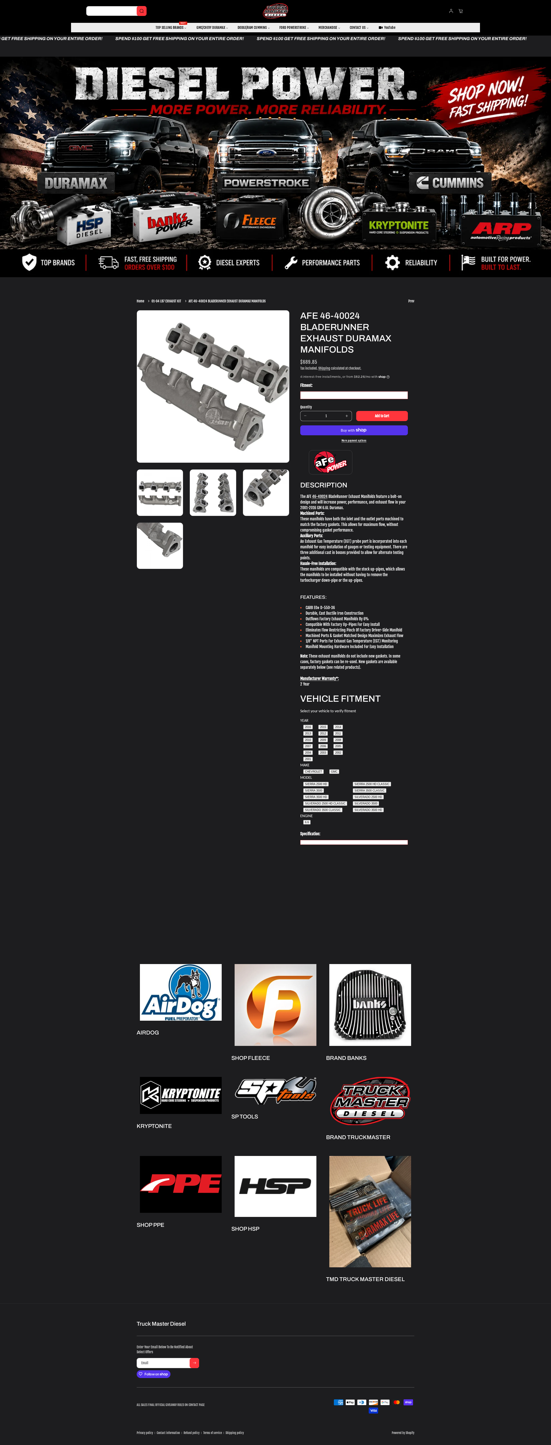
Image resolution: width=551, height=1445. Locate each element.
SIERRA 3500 (313, 790)
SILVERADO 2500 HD (368, 796)
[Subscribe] (194, 1363)
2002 (338, 752)
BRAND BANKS (346, 1058)
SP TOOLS (244, 1116)
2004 (308, 752)
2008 (338, 739)
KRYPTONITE (154, 1126)
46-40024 (320, 496)
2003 (323, 752)
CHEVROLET (313, 771)
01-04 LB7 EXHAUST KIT (166, 301)
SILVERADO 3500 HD (368, 809)
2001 (308, 759)
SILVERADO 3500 (365, 803)
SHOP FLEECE (250, 1058)
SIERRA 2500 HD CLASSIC (371, 783)
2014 (338, 726)
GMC (334, 771)
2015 (323, 726)
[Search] (142, 11)
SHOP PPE (150, 1225)
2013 (308, 733)
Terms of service (212, 1433)
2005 (338, 746)
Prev (411, 301)
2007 (308, 746)
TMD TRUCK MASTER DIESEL (365, 1279)
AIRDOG (148, 1033)
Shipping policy (235, 1433)
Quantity (306, 407)
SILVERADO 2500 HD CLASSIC (325, 803)
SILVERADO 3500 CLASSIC (323, 809)
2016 (308, 726)
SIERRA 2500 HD (316, 783)
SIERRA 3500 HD (316, 796)
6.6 (307, 822)
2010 (308, 739)
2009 (323, 739)
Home (140, 301)
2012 (323, 733)
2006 (323, 746)
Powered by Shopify (403, 1433)
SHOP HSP (245, 1229)
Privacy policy (145, 1433)
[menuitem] (171, 28)
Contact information (168, 1433)
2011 (338, 733)
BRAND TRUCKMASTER (358, 1137)
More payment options (354, 440)
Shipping (324, 368)
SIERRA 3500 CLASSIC (369, 790)
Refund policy (192, 1433)
